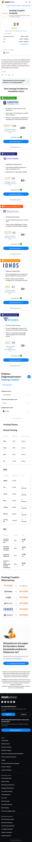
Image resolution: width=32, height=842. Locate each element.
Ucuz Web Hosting (6, 791)
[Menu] (29, 2)
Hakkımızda (4, 740)
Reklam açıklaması (26, 5)
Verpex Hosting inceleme (10, 347)
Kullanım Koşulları (6, 770)
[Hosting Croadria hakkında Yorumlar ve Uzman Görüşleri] (2, 75)
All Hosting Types (6, 778)
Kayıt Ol (8, 714)
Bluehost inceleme (10, 236)
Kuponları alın (16, 137)
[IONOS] (11, 265)
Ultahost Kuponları (6, 832)
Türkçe (7, 411)
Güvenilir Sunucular (6, 804)
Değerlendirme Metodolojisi (13, 5)
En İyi (4, 403)
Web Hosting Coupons (7, 819)
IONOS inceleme (10, 290)
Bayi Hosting (5, 807)
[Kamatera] (11, 102)
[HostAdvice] (8, 2)
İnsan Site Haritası (6, 747)
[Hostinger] (11, 158)
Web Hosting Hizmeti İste (8, 757)
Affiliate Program (6, 750)
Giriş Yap (23, 714)
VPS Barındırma (5, 794)
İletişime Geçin (5, 743)
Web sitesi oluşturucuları (8, 811)
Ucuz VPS (4, 798)
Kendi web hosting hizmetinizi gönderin (12, 753)
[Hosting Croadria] (5, 14)
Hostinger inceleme (10, 182)
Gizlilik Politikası (6, 766)
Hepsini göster (25, 44)
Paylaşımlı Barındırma (7, 788)
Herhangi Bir (7, 395)
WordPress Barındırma (7, 784)
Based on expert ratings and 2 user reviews (16, 30)
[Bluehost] (11, 211)
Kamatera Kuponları (7, 822)
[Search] (26, 2)
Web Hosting (5, 781)
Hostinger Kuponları (7, 829)
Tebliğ (3, 760)
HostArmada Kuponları (7, 825)
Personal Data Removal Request (10, 763)
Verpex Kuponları (6, 835)
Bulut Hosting (5, 801)
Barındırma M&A (15, 730)
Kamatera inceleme (10, 129)
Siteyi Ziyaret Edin (15, 141)
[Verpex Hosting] (11, 319)
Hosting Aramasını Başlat (17, 663)
